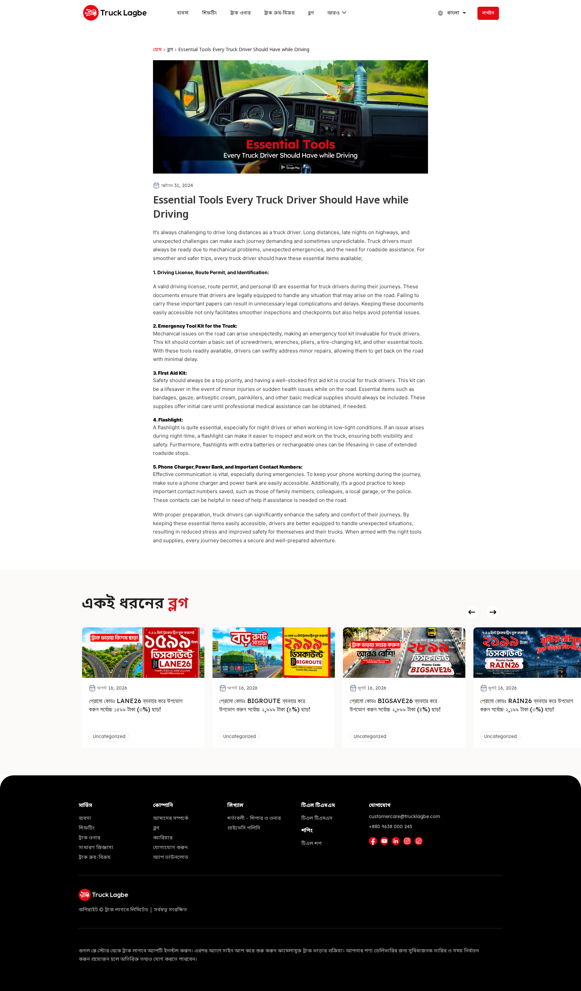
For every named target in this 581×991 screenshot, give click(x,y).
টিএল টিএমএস (317, 818)
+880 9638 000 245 (390, 826)
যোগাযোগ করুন (170, 847)
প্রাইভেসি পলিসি (243, 828)
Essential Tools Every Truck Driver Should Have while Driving (243, 50)
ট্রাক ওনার (240, 13)
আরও (333, 13)
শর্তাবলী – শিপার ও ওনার (254, 818)
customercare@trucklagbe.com (404, 816)
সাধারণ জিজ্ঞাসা (96, 847)
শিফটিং (209, 13)
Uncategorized (108, 736)
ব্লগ (311, 13)
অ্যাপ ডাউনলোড (170, 857)
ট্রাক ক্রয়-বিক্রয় (279, 13)
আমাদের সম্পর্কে (170, 818)
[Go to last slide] (472, 612)
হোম (157, 50)
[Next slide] (493, 612)
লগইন (488, 13)
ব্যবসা (183, 13)
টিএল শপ (311, 843)
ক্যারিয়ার (162, 838)
